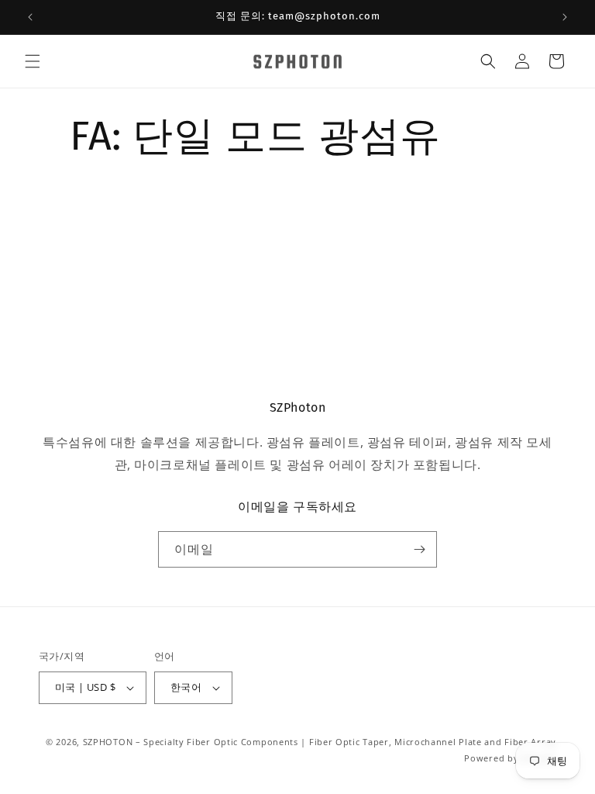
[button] (32, 61)
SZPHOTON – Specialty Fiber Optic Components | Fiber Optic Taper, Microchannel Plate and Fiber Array (319, 741)
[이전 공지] (30, 17)
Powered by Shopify (510, 758)
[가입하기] (419, 549)
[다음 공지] (565, 17)
